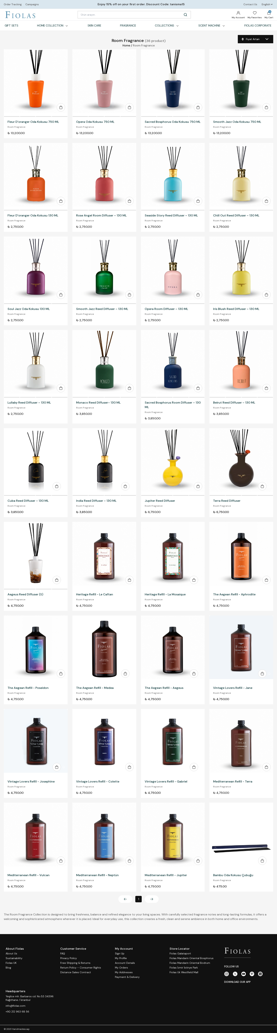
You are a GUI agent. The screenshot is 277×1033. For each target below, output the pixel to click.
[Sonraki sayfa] (152, 899)
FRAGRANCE (128, 25)
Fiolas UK (11, 963)
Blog (8, 967)
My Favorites (255, 17)
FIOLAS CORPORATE (257, 25)
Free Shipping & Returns (75, 963)
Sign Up (119, 953)
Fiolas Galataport (180, 953)
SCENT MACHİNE (209, 25)
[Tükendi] (36, 462)
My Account (238, 17)
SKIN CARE (94, 25)
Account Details (125, 963)
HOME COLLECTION (50, 25)
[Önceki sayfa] (125, 899)
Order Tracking (13, 4)
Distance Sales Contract (75, 972)
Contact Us (250, 4)
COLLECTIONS (164, 25)
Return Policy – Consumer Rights (80, 967)
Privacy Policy (68, 958)
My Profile (121, 958)
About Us (11, 953)
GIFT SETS (11, 25)
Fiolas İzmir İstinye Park (184, 967)
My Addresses (124, 972)
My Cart (269, 14)
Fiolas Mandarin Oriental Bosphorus (191, 958)
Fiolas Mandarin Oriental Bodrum (190, 963)
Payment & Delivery (127, 977)
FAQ (62, 953)
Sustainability (14, 958)
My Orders (121, 967)
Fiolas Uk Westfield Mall (184, 972)
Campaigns (32, 4)
